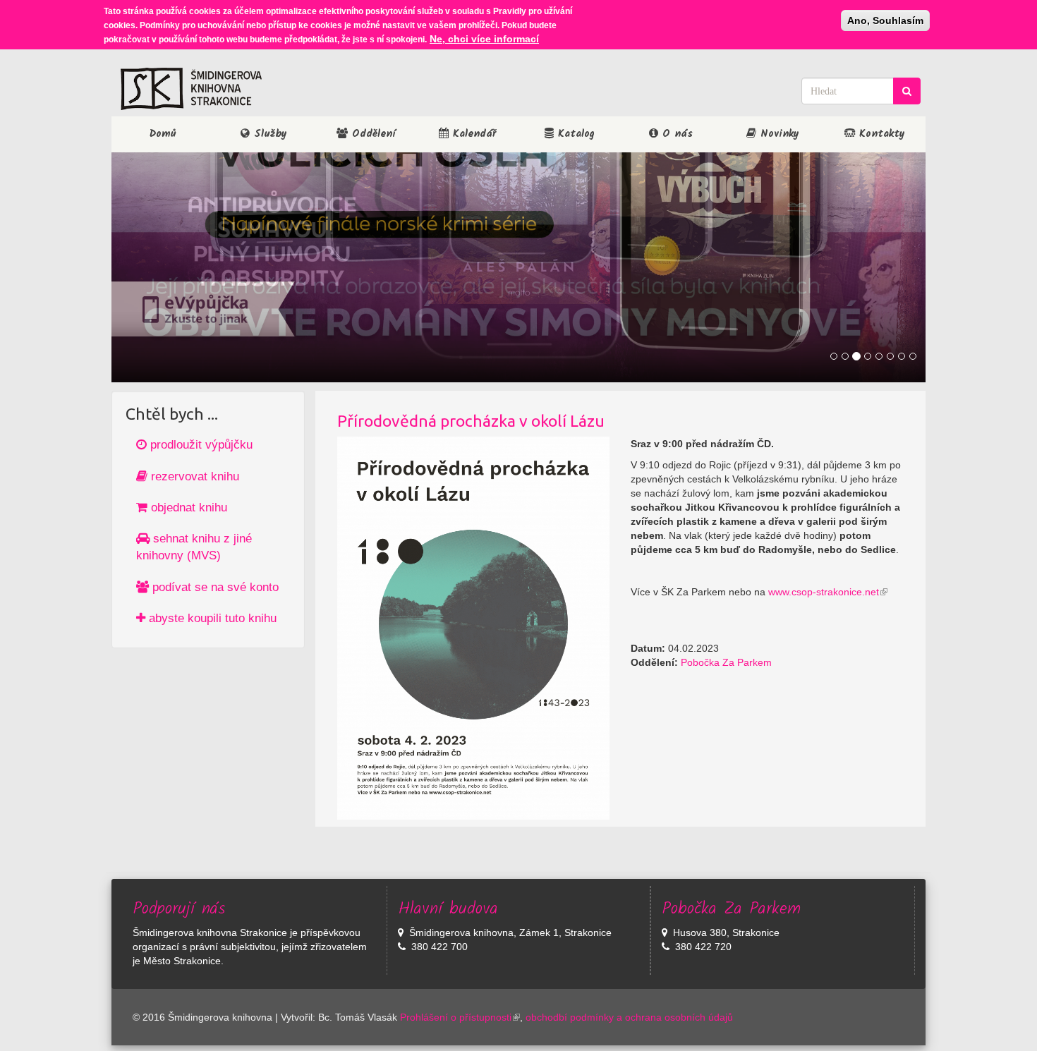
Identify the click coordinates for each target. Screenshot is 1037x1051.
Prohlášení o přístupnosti (455, 1017)
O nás (675, 134)
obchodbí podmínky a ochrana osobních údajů (629, 1017)
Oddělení (371, 134)
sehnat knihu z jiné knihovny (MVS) (194, 547)
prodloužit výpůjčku (200, 444)
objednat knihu (187, 507)
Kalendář (472, 134)
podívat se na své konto (214, 587)
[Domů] (191, 88)
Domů (163, 134)
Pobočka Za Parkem (726, 662)
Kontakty (880, 134)
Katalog (574, 134)
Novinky (777, 134)
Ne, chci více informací (484, 38)
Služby (268, 134)
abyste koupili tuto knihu (211, 618)
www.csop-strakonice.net (823, 591)
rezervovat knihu (193, 476)
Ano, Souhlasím (885, 20)
